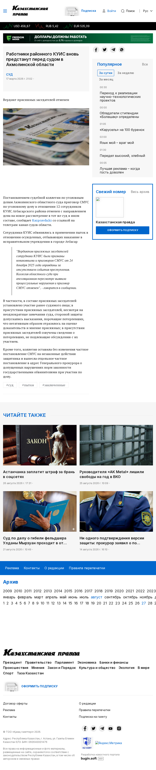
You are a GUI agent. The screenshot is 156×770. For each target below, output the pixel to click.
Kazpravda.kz (42, 220)
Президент (12, 662)
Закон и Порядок (62, 668)
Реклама (12, 568)
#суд (10, 385)
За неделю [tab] (126, 73)
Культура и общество (97, 668)
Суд (9, 74)
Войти (111, 11)
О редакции (54, 568)
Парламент (64, 662)
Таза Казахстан (30, 673)
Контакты (32, 568)
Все (145, 64)
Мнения (37, 668)
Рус (145, 11)
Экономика (86, 662)
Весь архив (140, 192)
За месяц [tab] (106, 79)
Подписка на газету (93, 716)
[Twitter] (104, 49)
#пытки (28, 385)
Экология (126, 668)
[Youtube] (110, 728)
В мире (144, 668)
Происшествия (15, 668)
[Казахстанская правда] (30, 11)
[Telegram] (113, 49)
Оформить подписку (122, 230)
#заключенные (53, 385)
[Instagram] (119, 728)
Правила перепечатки (87, 568)
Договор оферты (15, 703)
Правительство (38, 662)
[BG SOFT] (100, 756)
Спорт (8, 673)
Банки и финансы (114, 662)
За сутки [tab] (105, 73)
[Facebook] (96, 49)
